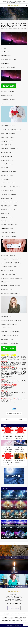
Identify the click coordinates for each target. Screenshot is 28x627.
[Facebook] (13, 603)
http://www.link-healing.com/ (6, 387)
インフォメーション (5, 617)
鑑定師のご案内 (8, 620)
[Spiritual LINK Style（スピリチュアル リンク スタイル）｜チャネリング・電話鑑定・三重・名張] (14, 591)
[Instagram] (8, 603)
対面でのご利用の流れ (14, 617)
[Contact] (20, 603)
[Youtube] (16, 603)
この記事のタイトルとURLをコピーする (14, 413)
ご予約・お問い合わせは (14, 608)
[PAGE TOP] (14, 543)
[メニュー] (26, 5)
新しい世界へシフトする (10, 28)
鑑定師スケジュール (16, 620)
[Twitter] (10, 603)
